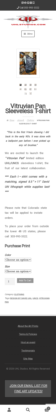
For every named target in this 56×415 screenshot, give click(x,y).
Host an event (28, 342)
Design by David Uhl (21, 298)
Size (7, 266)
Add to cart (25, 280)
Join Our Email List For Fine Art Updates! (28, 388)
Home (12, 120)
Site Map (28, 358)
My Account (9, 410)
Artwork (20, 120)
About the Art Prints (28, 326)
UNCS (35, 298)
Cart (43, 407)
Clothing (30, 120)
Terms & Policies (28, 334)
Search (28, 410)
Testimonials (28, 350)
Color (8, 254)
